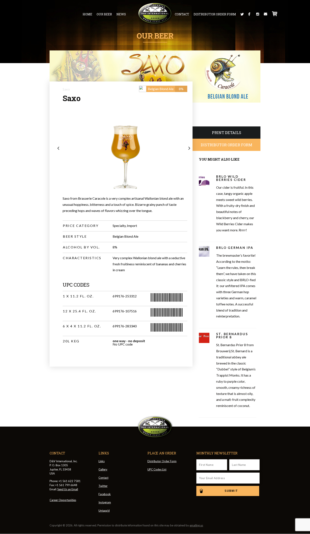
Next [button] (190, 148)
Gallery (102, 469)
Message (265, 14)
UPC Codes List (156, 469)
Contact (182, 14)
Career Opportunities (63, 500)
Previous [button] (59, 148)
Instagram (257, 14)
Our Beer (104, 14)
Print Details (226, 132)
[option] (125, 150)
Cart (275, 14)
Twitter (242, 14)
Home (87, 14)
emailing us (196, 525)
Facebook (250, 14)
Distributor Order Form (215, 14)
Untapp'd (104, 510)
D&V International (155, 13)
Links (101, 461)
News (121, 14)
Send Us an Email (67, 489)
